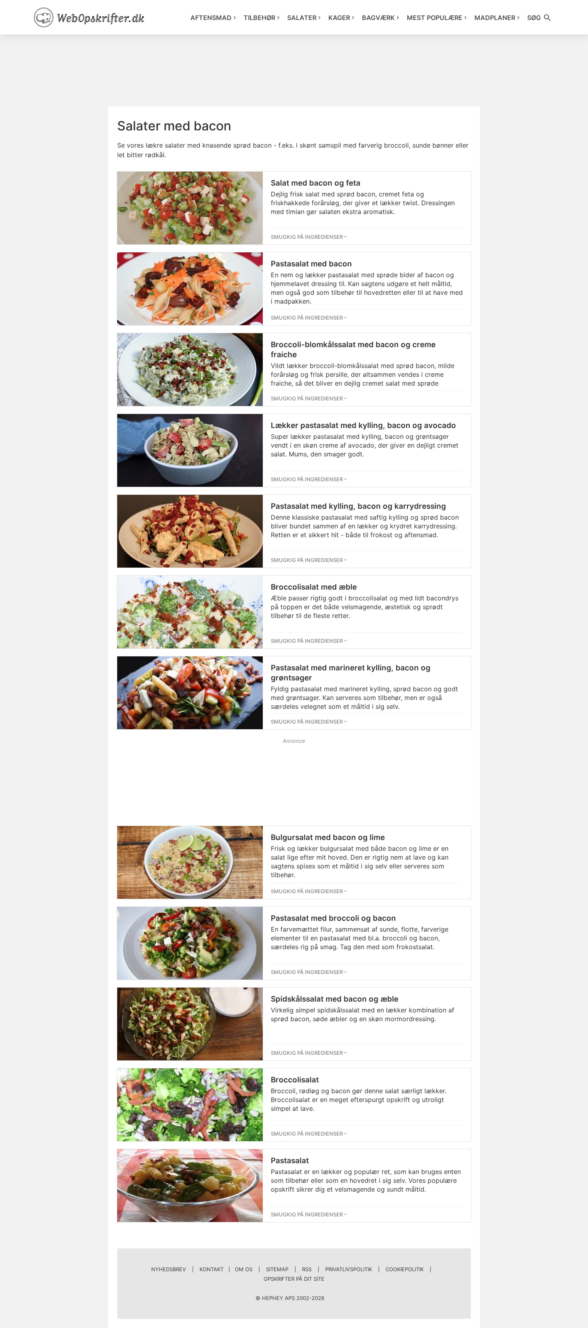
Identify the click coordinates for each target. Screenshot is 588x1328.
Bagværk (378, 18)
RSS (307, 1269)
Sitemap (277, 1269)
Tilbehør (259, 18)
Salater (301, 18)
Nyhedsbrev (168, 1269)
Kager (339, 18)
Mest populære (434, 18)
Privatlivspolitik (348, 1269)
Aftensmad (211, 18)
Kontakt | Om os (226, 1269)
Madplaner (494, 18)
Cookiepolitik (405, 1269)
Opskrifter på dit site (294, 1279)
